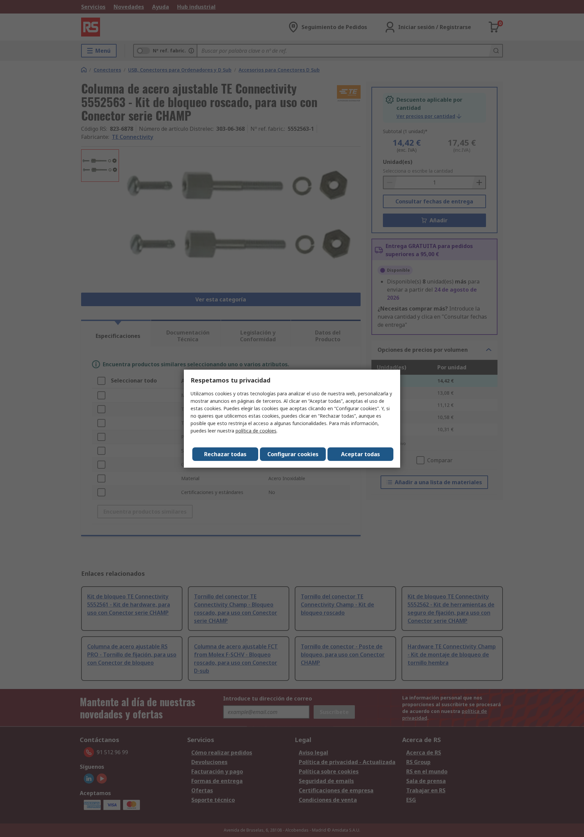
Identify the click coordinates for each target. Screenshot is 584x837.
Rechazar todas (225, 454)
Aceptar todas (360, 454)
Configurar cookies (292, 454)
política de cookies (256, 430)
